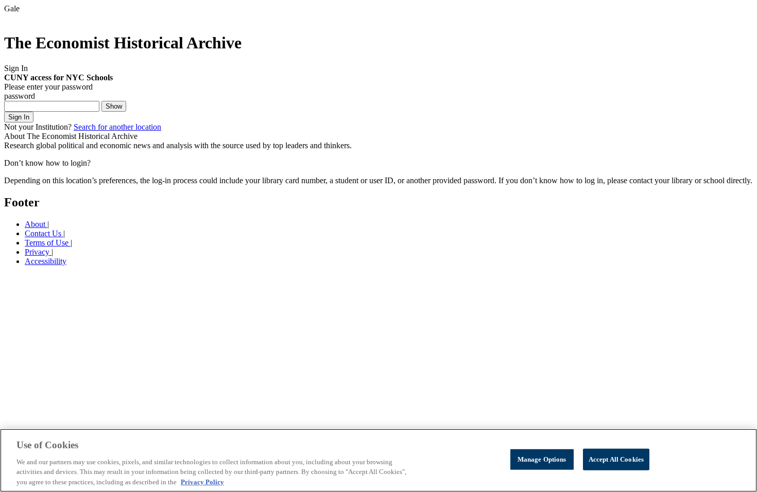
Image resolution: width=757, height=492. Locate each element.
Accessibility (45, 261)
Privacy (38, 252)
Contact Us (44, 233)
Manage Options (542, 459)
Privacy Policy (202, 481)
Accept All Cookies (616, 459)
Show (114, 106)
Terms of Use (48, 242)
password (19, 96)
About (36, 224)
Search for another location (117, 126)
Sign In (18, 117)
